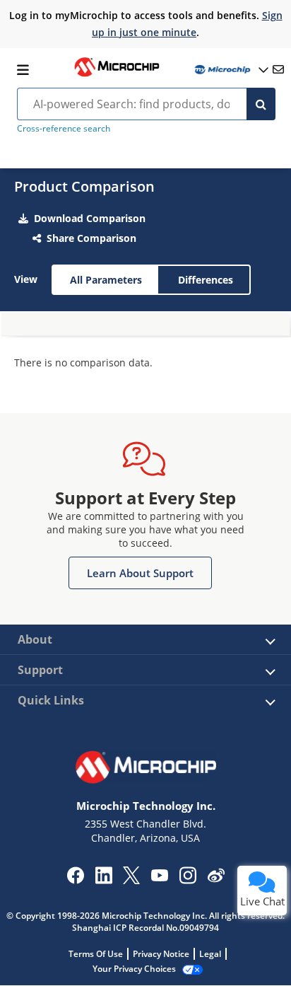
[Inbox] (278, 69)
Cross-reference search (63, 128)
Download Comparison (90, 218)
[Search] (261, 104)
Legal (210, 954)
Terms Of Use (96, 954)
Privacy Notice (161, 954)
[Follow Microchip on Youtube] (159, 877)
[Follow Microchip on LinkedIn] (103, 880)
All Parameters (106, 279)
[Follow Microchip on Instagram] (187, 880)
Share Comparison (91, 238)
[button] (140, 573)
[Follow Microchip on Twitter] (131, 880)
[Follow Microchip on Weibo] (216, 878)
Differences (205, 279)
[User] (230, 69)
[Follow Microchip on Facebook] (75, 880)
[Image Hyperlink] (116, 75)
